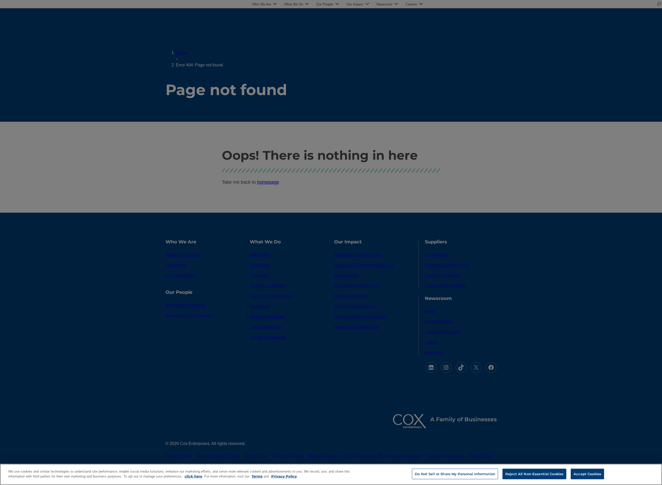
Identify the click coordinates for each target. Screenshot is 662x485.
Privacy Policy (284, 476)
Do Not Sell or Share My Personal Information (455, 474)
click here (193, 476)
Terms (257, 476)
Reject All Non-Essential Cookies (534, 474)
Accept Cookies (587, 474)
